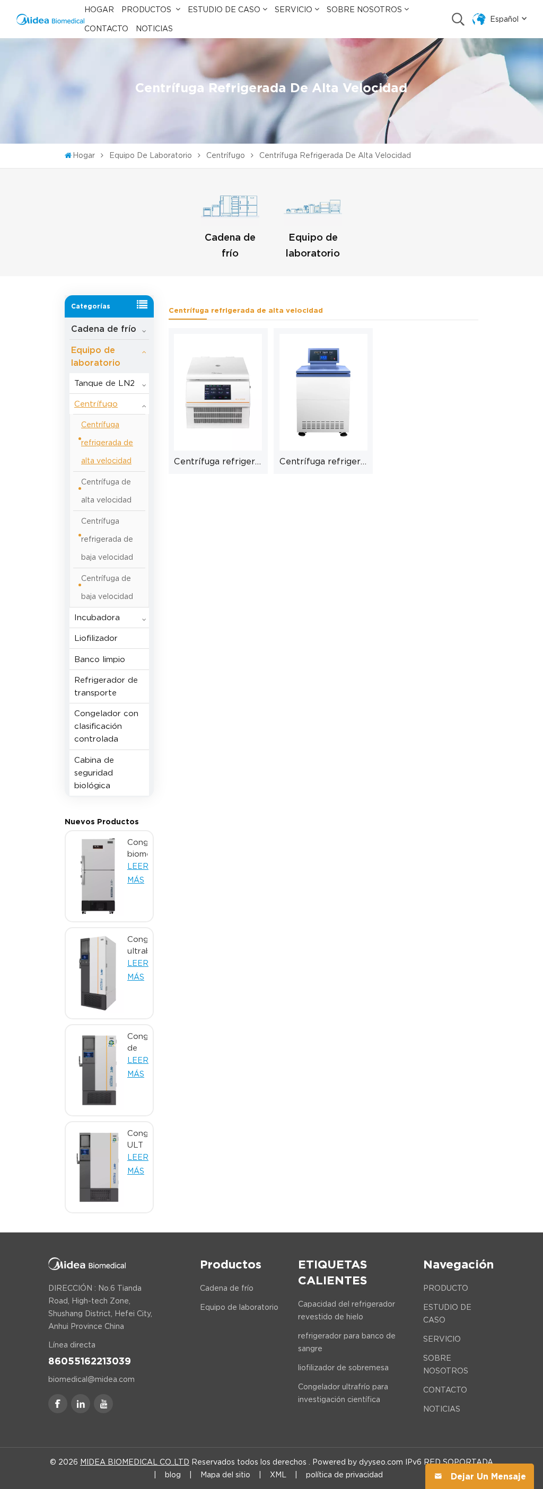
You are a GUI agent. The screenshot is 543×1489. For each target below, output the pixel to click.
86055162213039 (89, 1361)
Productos (147, 9)
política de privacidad (344, 1474)
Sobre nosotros (364, 9)
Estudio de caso (224, 9)
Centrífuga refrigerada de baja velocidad (107, 539)
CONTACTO (445, 1390)
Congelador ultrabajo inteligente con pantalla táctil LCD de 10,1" (137, 946)
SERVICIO (442, 1339)
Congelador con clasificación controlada (106, 726)
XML (278, 1474)
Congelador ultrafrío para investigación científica (343, 1393)
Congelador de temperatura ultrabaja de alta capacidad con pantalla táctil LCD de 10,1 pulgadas (137, 1043)
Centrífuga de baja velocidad (107, 587)
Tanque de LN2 (104, 383)
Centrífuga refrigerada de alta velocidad (107, 442)
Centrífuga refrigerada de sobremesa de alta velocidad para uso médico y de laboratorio (217, 461)
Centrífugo (225, 155)
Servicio (293, 9)
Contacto (106, 28)
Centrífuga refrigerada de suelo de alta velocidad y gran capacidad (323, 461)
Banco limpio (99, 659)
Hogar (99, 9)
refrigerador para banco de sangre (347, 1342)
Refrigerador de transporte (106, 686)
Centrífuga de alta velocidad (106, 491)
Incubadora (97, 617)
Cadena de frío (230, 245)
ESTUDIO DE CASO (447, 1313)
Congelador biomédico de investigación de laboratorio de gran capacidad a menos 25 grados (137, 849)
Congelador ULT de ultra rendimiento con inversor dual (137, 1140)
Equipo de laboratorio (150, 155)
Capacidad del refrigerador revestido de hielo (346, 1310)
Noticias (154, 28)
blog (173, 1474)
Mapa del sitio (225, 1474)
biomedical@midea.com (91, 1379)
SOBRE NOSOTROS (445, 1364)
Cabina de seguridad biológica (94, 772)
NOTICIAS (441, 1409)
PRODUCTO (445, 1288)
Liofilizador (96, 638)
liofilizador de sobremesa (343, 1367)
